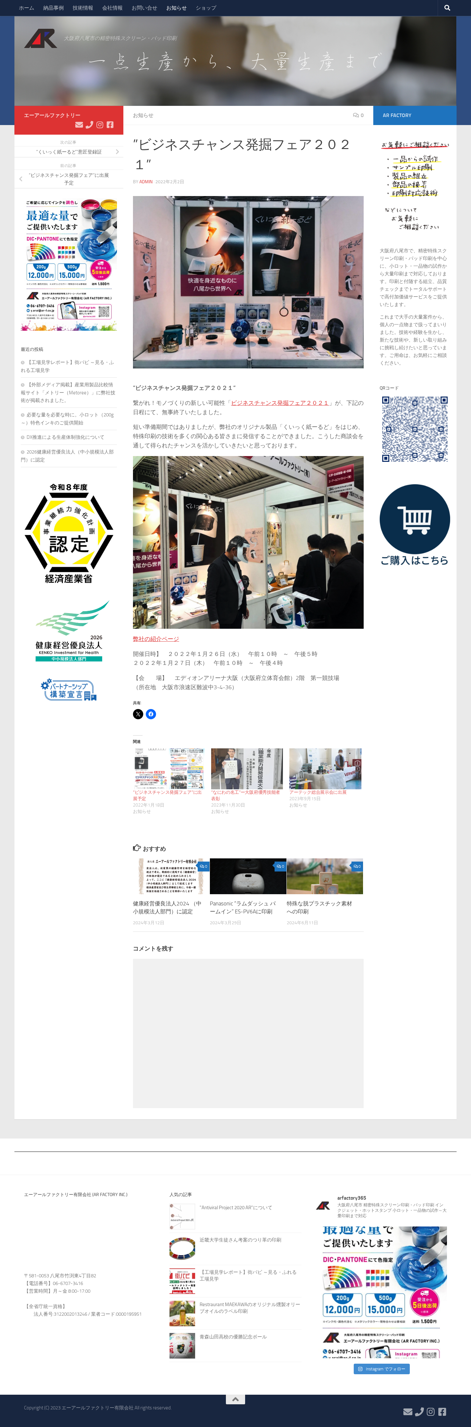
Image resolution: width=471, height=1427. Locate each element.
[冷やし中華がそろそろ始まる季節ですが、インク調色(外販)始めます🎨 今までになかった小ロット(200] (381, 1292)
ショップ (206, 8)
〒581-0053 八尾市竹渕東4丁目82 (60, 1276)
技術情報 (83, 8)
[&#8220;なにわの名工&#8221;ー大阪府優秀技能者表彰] (247, 768)
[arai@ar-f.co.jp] (79, 125)
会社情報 (112, 8)
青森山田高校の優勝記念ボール (233, 1337)
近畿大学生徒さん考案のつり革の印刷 (240, 1240)
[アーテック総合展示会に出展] (325, 768)
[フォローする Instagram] (99, 125)
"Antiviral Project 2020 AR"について (236, 1207)
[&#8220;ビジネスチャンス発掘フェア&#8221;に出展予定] (169, 768)
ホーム (26, 8)
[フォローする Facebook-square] (110, 125)
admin (146, 182)
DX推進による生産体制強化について (65, 437)
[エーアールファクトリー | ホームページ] (40, 38)
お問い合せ (144, 8)
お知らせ (176, 8)
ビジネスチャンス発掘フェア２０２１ (280, 402)
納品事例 (53, 8)
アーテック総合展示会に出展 (317, 792)
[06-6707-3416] (89, 125)
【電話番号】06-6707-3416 (53, 1283)
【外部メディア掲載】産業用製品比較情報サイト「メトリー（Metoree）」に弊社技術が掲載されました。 (68, 392)
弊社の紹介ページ (156, 639)
